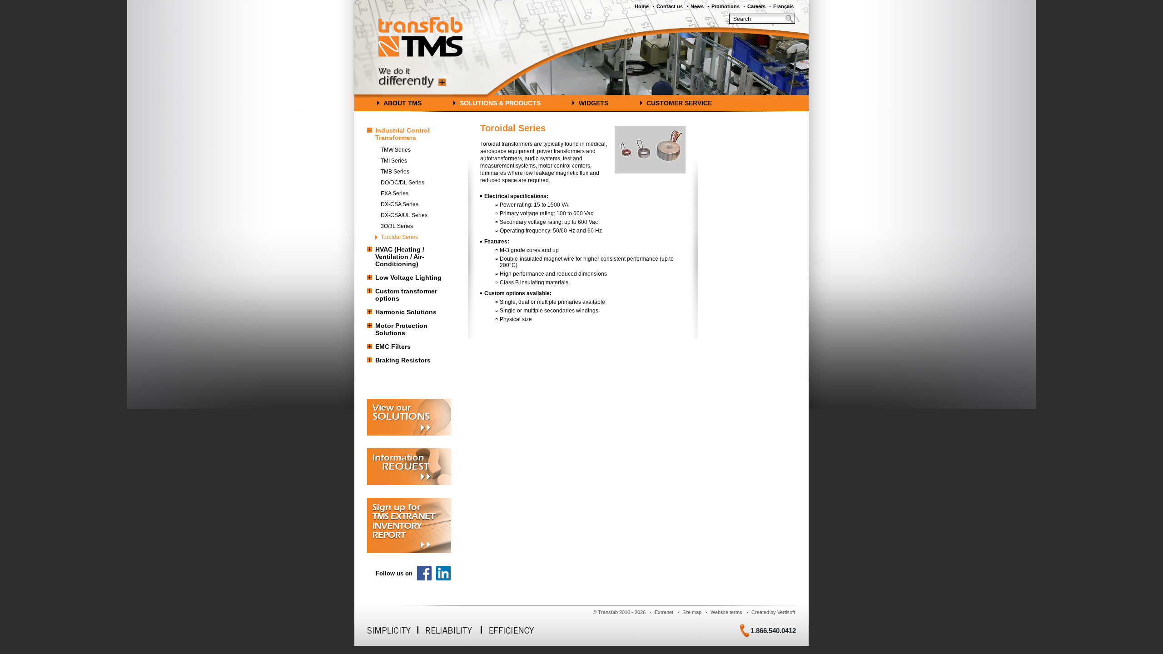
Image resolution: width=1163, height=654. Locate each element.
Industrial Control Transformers (402, 134)
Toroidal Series (399, 237)
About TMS (402, 103)
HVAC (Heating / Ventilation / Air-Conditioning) (399, 257)
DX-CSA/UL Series (404, 215)
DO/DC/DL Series (402, 182)
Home (642, 6)
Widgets (593, 103)
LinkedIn (443, 573)
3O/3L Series (397, 226)
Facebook (424, 573)
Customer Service (679, 103)
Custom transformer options (406, 294)
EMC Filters (393, 346)
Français (783, 6)
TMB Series (395, 171)
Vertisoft (786, 612)
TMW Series (396, 150)
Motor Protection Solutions (401, 329)
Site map (691, 612)
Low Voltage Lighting (408, 277)
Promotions (725, 6)
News (697, 6)
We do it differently (412, 78)
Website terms (726, 612)
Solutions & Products (500, 103)
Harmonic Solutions (406, 312)
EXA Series (394, 193)
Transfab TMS (420, 37)
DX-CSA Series (399, 204)
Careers (756, 6)
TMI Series (394, 161)
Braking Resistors (403, 360)
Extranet (664, 612)
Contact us (669, 6)
